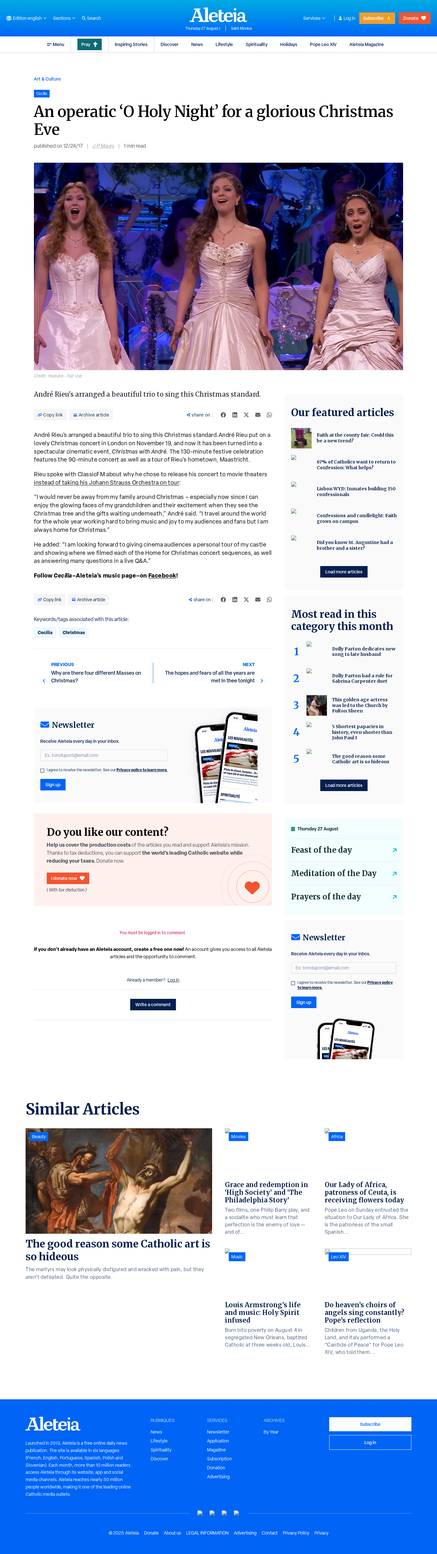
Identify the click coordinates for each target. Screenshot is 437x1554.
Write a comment (153, 1004)
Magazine (216, 1450)
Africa (337, 1136)
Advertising (218, 1477)
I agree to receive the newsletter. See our (107, 770)
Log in (349, 18)
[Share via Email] (257, 414)
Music (237, 1257)
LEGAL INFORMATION (207, 1533)
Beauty (39, 1136)
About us (172, 1533)
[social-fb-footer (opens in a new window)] (212, 1513)
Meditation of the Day (334, 873)
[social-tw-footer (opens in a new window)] (224, 1513)
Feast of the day (321, 850)
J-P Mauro (103, 146)
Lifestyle (224, 44)
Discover (170, 44)
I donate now (64, 878)
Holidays (288, 44)
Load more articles (343, 572)
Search (94, 18)
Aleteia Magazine (366, 44)
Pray (85, 44)
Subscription (219, 1459)
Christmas (74, 632)
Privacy (321, 1533)
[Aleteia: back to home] (218, 14)
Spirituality (256, 44)
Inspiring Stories (131, 44)
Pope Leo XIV (323, 44)
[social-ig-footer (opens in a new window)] (237, 1513)
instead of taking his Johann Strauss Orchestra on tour (106, 482)
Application (218, 1441)
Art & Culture (47, 79)
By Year (271, 1432)
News (197, 44)
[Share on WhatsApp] (269, 414)
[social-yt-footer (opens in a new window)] (200, 1513)
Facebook (162, 575)
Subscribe (373, 18)
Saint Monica (241, 28)
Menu (58, 44)
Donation (216, 1468)
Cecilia (45, 632)
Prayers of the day (326, 897)
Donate (410, 18)
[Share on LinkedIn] (234, 414)
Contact (270, 1533)
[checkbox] (42, 771)
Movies (238, 1136)
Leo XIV (338, 1257)
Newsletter (218, 1432)
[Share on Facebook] (223, 414)
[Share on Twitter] (246, 414)
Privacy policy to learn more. (142, 770)
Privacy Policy (296, 1533)
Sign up (52, 784)
